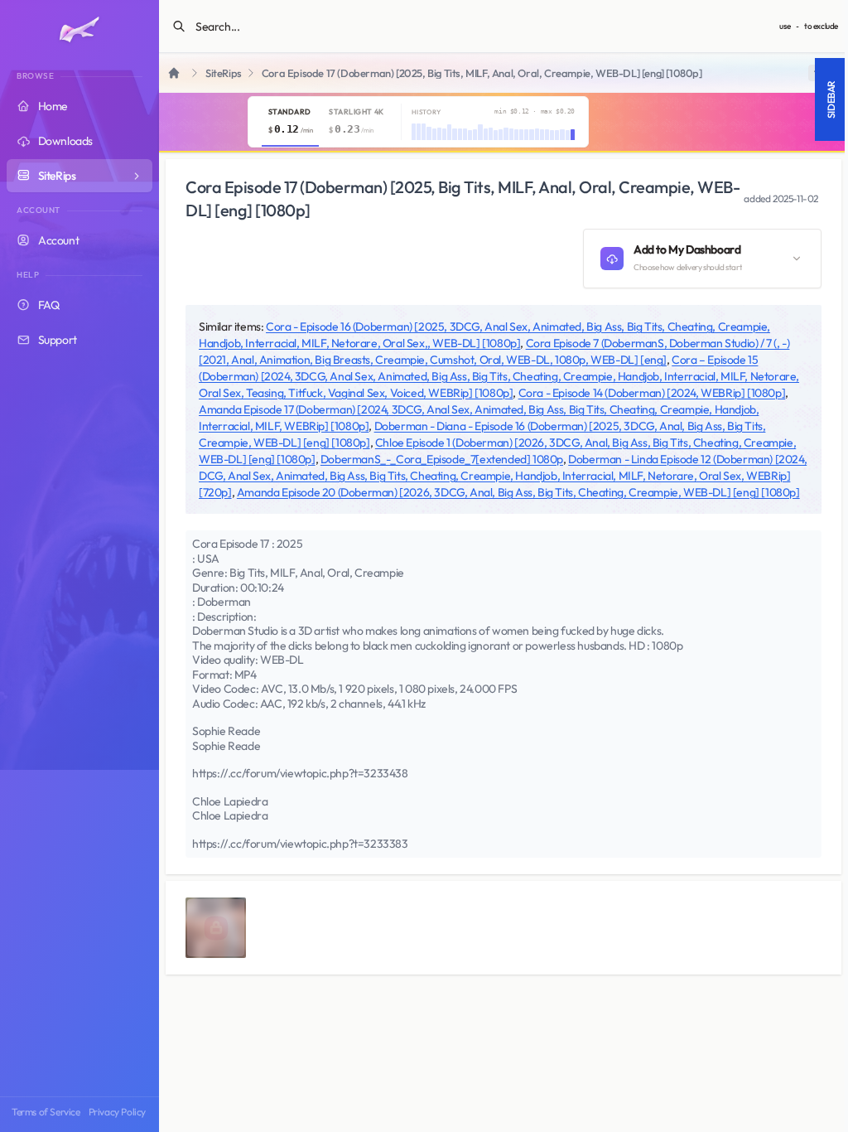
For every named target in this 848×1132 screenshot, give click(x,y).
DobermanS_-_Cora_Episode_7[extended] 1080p (441, 459)
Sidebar (831, 99)
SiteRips (223, 73)
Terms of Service (46, 1111)
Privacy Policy (117, 1111)
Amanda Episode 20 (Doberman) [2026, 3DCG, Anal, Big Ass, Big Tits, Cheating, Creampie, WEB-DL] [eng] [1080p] (518, 492)
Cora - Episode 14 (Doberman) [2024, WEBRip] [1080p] (652, 392)
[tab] (290, 122)
